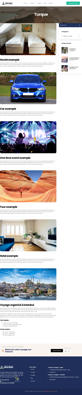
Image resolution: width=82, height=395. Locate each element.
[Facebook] (66, 351)
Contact (51, 3)
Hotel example (9, 256)
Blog (45, 3)
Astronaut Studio (53, 391)
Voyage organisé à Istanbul (17, 305)
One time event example (15, 158)
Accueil (25, 3)
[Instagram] (69, 351)
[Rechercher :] (68, 25)
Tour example (8, 207)
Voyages (39, 3)
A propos (32, 3)
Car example (8, 109)
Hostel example (9, 60)
